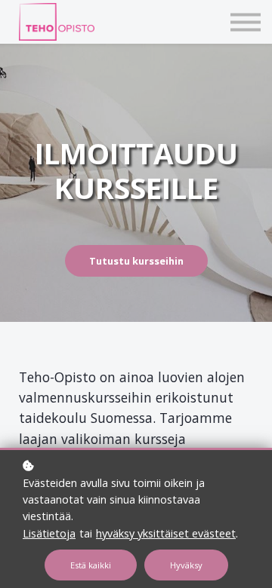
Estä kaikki (90, 565)
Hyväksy (186, 565)
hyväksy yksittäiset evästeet (166, 533)
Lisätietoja (49, 533)
